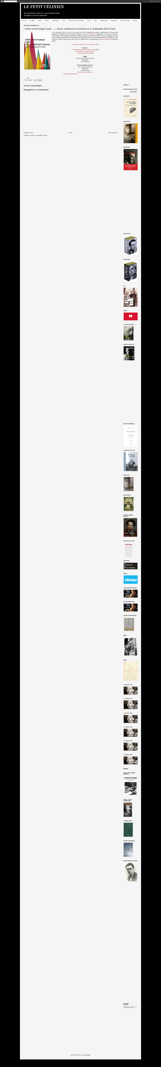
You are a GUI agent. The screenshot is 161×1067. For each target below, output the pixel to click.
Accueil (24, 20)
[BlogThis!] (36, 80)
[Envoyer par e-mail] (34, 80)
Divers (96, 20)
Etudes (89, 20)
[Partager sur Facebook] (40, 80)
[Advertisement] (130, 53)
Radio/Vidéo (55, 20)
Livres (63, 20)
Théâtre (47, 20)
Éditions (135, 20)
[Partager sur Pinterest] (41, 80)
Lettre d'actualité (125, 20)
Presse (40, 20)
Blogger (88, 1055)
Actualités (32, 20)
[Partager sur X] (38, 80)
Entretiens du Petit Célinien (76, 20)
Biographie (114, 20)
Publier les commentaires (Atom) (39, 135)
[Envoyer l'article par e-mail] (27, 77)
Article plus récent (28, 132)
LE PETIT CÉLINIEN (44, 7)
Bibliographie (104, 20)
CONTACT (126, 85)
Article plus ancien (112, 132)
